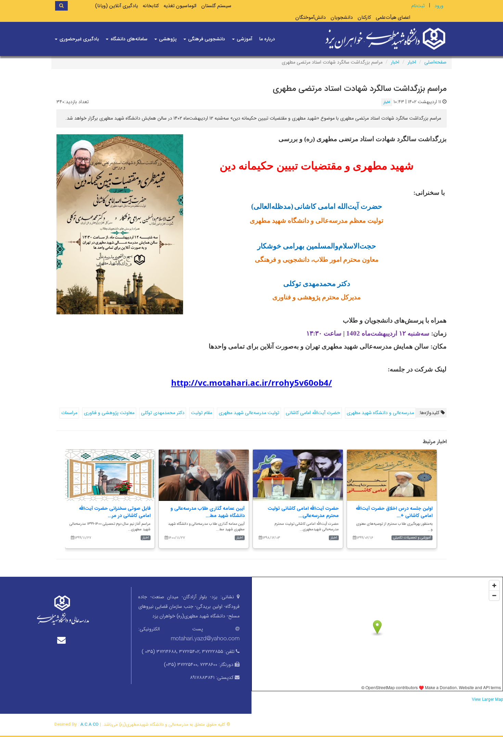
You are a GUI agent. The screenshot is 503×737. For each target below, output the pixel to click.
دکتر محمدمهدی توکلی (162, 413)
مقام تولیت (201, 413)
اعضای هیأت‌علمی (393, 18)
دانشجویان (342, 18)
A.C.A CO (89, 724)
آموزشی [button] (244, 39)
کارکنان (364, 18)
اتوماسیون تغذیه (180, 6)
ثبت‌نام (418, 6)
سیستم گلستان (216, 6)
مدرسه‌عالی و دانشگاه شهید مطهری (380, 413)
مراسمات (69, 413)
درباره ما (267, 39)
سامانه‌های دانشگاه (128, 39)
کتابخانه (151, 6)
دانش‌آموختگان (310, 18)
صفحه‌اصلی (435, 62)
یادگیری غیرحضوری (78, 39)
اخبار (412, 62)
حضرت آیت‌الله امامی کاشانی (313, 413)
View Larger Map (487, 700)
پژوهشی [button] (167, 39)
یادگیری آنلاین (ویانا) (116, 6)
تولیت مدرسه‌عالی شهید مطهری (249, 413)
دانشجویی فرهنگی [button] (206, 39)
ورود (439, 6)
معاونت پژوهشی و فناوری (109, 413)
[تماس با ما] (63, 640)
